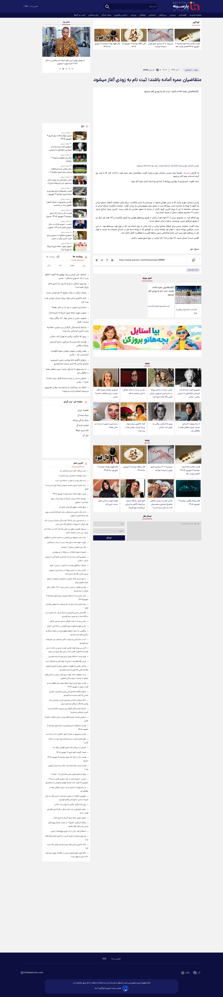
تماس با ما (34, 6)
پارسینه (187, 173)
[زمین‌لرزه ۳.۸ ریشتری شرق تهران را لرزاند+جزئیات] (160, 35)
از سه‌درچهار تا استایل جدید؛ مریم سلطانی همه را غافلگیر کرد (189, 427)
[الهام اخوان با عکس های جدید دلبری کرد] (106, 488)
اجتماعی (152, 15)
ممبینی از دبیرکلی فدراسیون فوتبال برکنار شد (69, 747)
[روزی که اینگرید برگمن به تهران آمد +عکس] (161, 411)
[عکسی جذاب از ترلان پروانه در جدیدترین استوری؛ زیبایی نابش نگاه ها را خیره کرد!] (161, 377)
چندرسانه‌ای (93, 15)
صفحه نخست (195, 15)
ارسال (109, 538)
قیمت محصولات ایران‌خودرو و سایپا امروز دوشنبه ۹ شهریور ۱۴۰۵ (59, 193)
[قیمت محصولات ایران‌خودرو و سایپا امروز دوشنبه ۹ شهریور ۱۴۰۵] (80, 191)
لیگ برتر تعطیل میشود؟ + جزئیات (61, 159)
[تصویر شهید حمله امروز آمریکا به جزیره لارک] (80, 246)
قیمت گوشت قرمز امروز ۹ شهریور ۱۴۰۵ (71, 752)
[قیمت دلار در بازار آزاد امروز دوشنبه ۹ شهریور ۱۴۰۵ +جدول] (80, 213)
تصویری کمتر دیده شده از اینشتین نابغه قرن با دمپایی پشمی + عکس (189, 393)
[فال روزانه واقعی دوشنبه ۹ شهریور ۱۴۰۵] (188, 488)
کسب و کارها (80, 15)
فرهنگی (142, 15)
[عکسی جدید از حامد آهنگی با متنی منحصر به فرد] (133, 377)
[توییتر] (97, 260)
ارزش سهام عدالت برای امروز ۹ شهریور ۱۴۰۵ (59, 137)
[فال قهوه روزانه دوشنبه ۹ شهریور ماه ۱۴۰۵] (107, 35)
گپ (199, 972)
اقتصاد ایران (83, 410)
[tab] (72, 68)
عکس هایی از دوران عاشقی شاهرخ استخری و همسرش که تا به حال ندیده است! (161, 504)
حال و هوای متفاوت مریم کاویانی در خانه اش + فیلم (66, 626)
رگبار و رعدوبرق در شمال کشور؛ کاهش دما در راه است (58, 204)
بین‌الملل (163, 15)
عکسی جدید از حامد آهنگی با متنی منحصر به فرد (134, 391)
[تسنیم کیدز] (147, 338)
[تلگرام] (102, 260)
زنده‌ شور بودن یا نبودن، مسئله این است (70, 480)
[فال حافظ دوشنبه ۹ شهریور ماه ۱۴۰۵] (134, 35)
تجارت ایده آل (82, 425)
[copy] (193, 260)
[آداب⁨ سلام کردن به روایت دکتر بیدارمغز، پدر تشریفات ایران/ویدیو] (80, 180)
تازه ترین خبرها (82, 430)
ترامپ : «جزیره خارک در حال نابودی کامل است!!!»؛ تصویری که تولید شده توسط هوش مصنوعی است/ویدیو (59, 226)
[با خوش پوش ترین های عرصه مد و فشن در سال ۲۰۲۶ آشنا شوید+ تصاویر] (66, 42)
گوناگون (196, 22)
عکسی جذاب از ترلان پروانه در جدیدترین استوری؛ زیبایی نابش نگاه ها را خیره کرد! (161, 393)
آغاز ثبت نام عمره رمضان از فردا (186, 311)
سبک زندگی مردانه (81, 420)
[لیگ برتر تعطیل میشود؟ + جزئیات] (80, 158)
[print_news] (112, 260)
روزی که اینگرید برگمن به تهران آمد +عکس (162, 425)
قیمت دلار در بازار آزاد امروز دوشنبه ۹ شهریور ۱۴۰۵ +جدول (58, 215)
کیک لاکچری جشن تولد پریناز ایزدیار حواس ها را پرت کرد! (135, 427)
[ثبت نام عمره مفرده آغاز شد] (161, 293)
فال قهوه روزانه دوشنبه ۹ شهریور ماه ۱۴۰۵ (107, 45)
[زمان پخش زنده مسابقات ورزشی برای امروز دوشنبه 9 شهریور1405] (80, 169)
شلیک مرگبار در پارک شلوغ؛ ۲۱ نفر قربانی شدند (66, 293)
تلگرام (187, 972)
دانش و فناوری (121, 15)
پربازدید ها (78, 256)
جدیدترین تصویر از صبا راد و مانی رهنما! (106, 425)
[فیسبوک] (107, 260)
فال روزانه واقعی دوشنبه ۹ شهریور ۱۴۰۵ (189, 502)
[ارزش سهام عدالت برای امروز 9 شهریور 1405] (80, 136)
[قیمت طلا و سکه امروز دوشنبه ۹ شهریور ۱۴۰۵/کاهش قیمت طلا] (187, 35)
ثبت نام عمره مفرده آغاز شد (158, 306)
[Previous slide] (45, 42)
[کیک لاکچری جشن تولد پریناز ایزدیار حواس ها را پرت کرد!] (133, 411)
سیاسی (172, 15)
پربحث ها (50, 257)
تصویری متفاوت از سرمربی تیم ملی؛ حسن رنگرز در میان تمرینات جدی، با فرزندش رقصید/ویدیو (59, 237)
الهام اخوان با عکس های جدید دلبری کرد (108, 502)
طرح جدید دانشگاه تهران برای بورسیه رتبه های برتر (67, 656)
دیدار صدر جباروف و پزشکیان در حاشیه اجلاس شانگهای (65, 537)
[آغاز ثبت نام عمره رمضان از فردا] (188, 295)
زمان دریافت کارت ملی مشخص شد (72, 470)
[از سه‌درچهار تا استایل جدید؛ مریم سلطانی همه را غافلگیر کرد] (188, 411)
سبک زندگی (106, 15)
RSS (26, 6)
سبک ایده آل (83, 415)
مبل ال (86, 435)
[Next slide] (86, 42)
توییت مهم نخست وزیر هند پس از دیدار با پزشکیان (66, 542)
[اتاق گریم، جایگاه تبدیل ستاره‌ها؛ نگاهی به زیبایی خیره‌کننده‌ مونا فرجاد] (133, 488)
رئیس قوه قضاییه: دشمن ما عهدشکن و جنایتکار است (66, 661)
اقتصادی (183, 15)
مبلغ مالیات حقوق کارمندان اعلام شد (72, 507)
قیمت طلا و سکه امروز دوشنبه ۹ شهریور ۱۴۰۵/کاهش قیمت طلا (187, 45)
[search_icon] (107, 6)
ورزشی (133, 15)
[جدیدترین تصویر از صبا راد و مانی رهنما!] (106, 411)
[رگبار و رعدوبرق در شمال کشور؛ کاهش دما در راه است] (80, 202)
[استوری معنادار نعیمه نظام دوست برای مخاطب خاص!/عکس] (106, 377)
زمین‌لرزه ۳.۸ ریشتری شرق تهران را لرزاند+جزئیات (160, 45)
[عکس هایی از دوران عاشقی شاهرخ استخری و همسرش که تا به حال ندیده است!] (161, 488)
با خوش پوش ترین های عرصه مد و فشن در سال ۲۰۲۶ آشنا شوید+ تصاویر (65, 62)
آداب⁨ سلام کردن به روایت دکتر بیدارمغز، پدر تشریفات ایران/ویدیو (59, 182)
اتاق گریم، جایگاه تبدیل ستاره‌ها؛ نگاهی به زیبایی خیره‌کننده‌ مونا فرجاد (135, 504)
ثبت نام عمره (193, 269)
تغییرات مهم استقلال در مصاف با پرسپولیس (69, 552)
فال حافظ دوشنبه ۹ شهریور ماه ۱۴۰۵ (134, 45)
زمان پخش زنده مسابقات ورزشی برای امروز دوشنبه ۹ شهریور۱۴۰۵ (60, 170)
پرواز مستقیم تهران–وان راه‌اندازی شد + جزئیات (68, 774)
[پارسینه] (184, 6)
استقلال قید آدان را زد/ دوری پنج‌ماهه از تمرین (68, 831)
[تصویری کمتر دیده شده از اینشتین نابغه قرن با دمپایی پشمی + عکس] (188, 377)
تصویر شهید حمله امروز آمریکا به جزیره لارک (59, 248)
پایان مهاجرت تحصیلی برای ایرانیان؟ (72, 475)
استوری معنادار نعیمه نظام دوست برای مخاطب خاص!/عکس (106, 393)
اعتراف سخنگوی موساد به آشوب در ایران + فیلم (68, 565)
